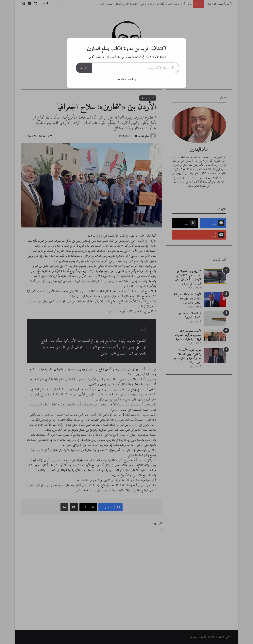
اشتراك (83, 67)
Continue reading (126, 79)
